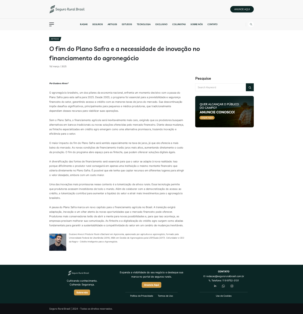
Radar (84, 24)
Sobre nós (196, 24)
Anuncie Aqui (151, 284)
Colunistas (179, 24)
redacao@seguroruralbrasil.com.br (225, 276)
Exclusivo (161, 24)
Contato (212, 24)
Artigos (112, 24)
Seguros (97, 24)
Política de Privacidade (141, 295)
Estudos (127, 24)
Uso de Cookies (224, 295)
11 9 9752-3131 (230, 280)
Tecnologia (144, 24)
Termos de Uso (165, 295)
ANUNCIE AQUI (242, 9)
